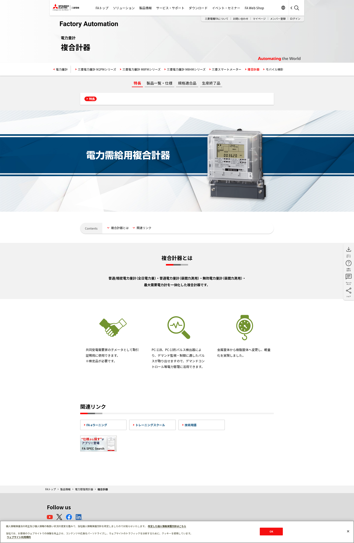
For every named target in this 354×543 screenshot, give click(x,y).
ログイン (295, 18)
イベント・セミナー (226, 8)
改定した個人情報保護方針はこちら (167, 526)
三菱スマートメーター (226, 69)
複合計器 (253, 69)
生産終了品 (211, 83)
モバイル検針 (274, 69)
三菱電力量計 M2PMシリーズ (97, 69)
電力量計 (62, 69)
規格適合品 (187, 83)
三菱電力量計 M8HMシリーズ (186, 69)
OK (271, 531)
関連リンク (144, 228)
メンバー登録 (278, 18)
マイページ (259, 18)
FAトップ (102, 8)
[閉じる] (348, 531)
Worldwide (283, 8)
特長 (137, 83)
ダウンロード (198, 8)
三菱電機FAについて (216, 18)
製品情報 (145, 8)
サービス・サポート (170, 8)
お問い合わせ (240, 18)
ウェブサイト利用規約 (19, 537)
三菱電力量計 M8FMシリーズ (141, 69)
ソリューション (124, 8)
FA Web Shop (254, 8)
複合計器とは (120, 228)
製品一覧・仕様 (159, 83)
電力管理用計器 (84, 489)
